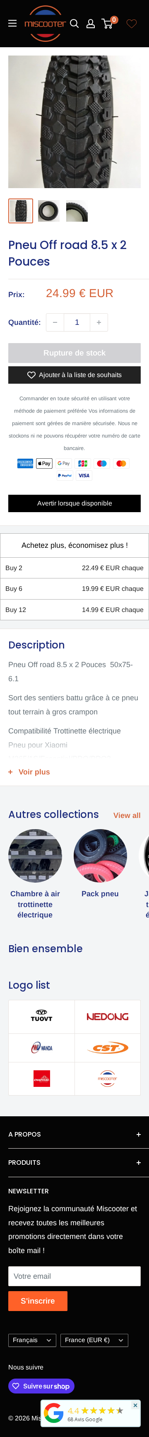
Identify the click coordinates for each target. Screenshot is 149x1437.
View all (127, 815)
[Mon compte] (91, 23)
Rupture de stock (74, 352)
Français (25, 1339)
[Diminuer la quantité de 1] (55, 322)
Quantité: (24, 322)
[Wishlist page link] (132, 24)
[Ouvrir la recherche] (74, 23)
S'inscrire (38, 1301)
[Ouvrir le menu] (12, 23)
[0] (107, 24)
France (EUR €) (87, 1339)
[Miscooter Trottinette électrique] (54, 1422)
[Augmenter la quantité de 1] (99, 322)
